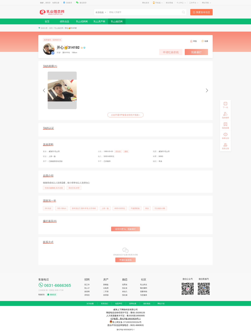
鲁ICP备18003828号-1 (126, 329)
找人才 (87, 288)
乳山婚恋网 (117, 21)
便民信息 (64, 21)
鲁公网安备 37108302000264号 (126, 322)
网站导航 (205, 2)
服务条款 (146, 303)
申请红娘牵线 (171, 52)
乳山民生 (143, 284)
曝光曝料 (143, 288)
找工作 (87, 284)
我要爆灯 (196, 52)
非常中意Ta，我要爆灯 (125, 229)
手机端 (158, 2)
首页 (47, 21)
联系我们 (104, 303)
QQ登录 (69, 2)
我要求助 (143, 291)
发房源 (106, 295)
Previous (44, 90)
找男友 (124, 284)
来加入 (124, 291)
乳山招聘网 (82, 21)
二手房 (106, 291)
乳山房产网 (99, 21)
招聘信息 (132, 303)
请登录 (48, 2)
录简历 (87, 295)
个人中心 (180, 2)
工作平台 (192, 2)
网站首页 (145, 2)
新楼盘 (106, 284)
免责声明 (118, 303)
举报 (195, 41)
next (207, 90)
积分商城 (169, 2)
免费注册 (55, 2)
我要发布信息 (203, 12)
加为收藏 (90, 303)
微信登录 (83, 2)
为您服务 (143, 295)
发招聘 (87, 291)
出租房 (106, 288)
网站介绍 (160, 303)
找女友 (124, 288)
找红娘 (124, 295)
